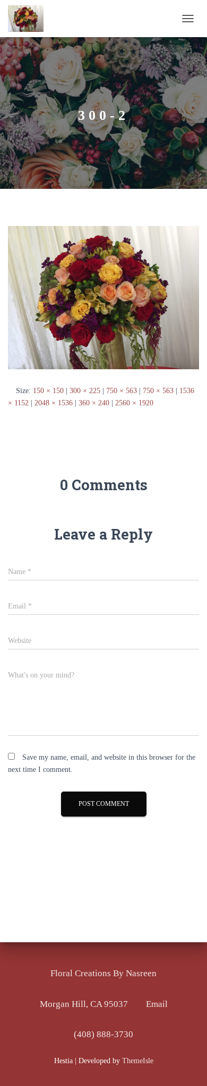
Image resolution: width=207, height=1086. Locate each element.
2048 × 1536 (53, 403)
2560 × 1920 (134, 403)
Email (157, 1004)
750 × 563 (121, 391)
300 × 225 (85, 391)
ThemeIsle (137, 1061)
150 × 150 (48, 391)
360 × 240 (94, 403)
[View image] (103, 297)
